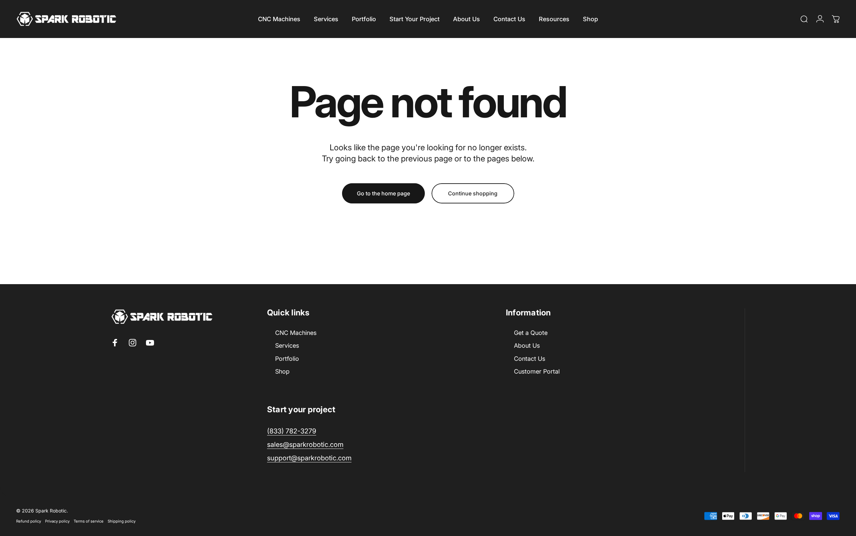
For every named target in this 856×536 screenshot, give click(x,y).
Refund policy (28, 521)
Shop (282, 371)
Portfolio (287, 358)
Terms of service (89, 521)
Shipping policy (122, 521)
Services (287, 345)
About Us (527, 345)
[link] (309, 458)
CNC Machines (296, 332)
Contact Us (529, 358)
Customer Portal (537, 371)
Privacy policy (57, 521)
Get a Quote (531, 332)
